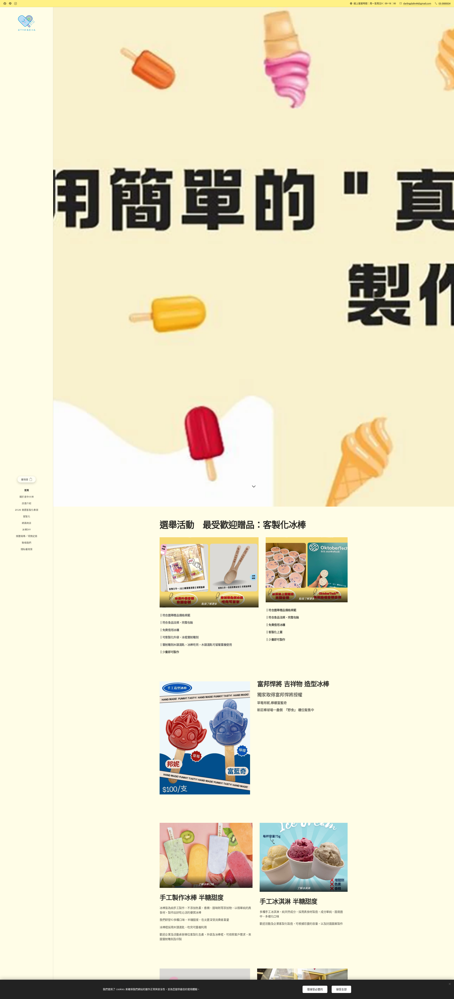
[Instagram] (15, 4)
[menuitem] (26, 490)
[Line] (10, 4)
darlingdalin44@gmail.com (417, 3)
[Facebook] (5, 4)
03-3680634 (444, 3)
